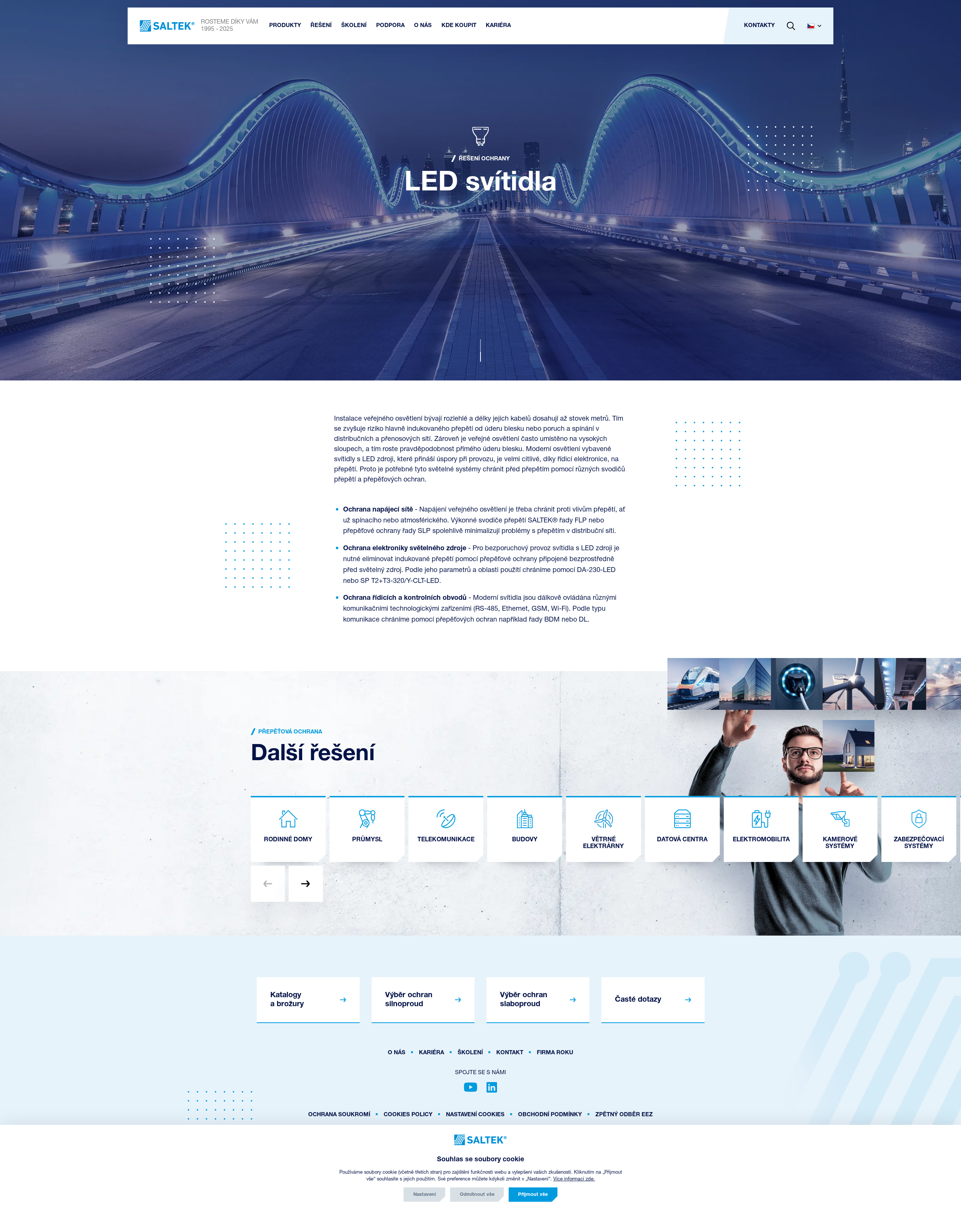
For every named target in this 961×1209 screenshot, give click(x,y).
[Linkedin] (492, 1087)
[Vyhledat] (791, 26)
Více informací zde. (574, 1179)
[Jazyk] (817, 26)
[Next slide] (306, 884)
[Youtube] (470, 1087)
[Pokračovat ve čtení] (480, 350)
